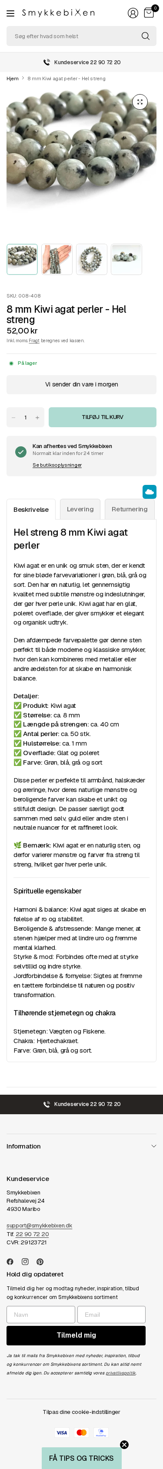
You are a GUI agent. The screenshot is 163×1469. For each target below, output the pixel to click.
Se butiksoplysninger (57, 465)
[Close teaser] (124, 1444)
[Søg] (145, 36)
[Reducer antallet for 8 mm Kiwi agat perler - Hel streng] (13, 418)
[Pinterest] (43, 1262)
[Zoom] (140, 102)
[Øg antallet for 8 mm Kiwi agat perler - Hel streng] (37, 418)
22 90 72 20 (32, 1234)
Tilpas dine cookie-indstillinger (81, 1412)
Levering (80, 509)
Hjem (13, 78)
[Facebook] (13, 1262)
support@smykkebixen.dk (39, 1225)
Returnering (130, 509)
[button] (82, 1458)
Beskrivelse (31, 509)
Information (24, 1146)
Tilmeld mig (76, 1335)
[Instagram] (29, 1262)
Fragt (34, 340)
